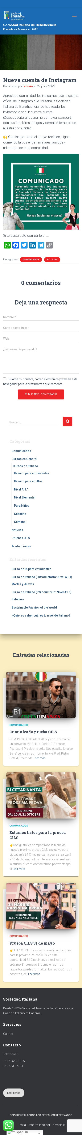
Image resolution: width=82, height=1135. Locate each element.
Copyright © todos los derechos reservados (41, 1115)
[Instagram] (43, 4)
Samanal (20, 522)
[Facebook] (38, 4)
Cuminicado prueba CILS (33, 731)
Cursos (8, 1033)
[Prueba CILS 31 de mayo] (41, 905)
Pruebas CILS (21, 538)
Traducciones (21, 546)
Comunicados (31, 259)
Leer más (39, 758)
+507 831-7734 (13, 1066)
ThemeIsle (58, 1125)
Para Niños (21, 505)
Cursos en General (24, 459)
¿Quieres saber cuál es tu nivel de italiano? (41, 615)
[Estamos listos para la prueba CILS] (41, 795)
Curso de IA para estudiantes (31, 569)
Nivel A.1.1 (21, 489)
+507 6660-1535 (14, 1061)
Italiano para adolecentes (31, 473)
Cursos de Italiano (25, 466)
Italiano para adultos (28, 481)
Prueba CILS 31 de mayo (32, 943)
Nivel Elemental (24, 497)
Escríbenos (13, 1092)
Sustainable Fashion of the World (34, 607)
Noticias (52, 259)
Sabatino (20, 514)
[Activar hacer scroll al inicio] (73, 1126)
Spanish (21, 1132)
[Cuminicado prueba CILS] (41, 694)
